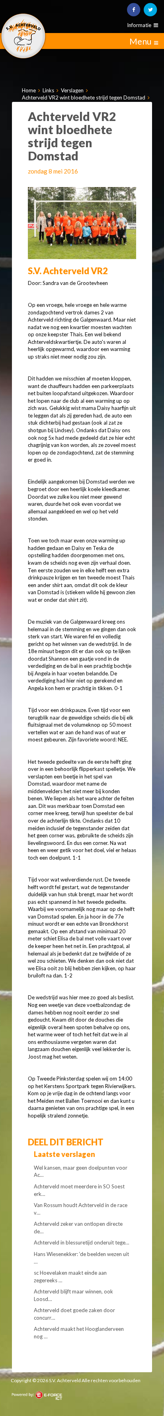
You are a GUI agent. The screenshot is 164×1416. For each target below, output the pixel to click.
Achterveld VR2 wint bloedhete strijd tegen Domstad (83, 97)
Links (48, 90)
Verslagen (72, 90)
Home (29, 90)
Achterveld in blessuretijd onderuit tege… (81, 1242)
